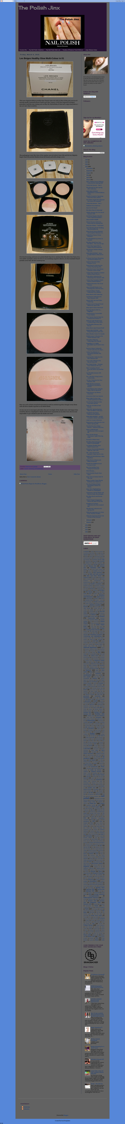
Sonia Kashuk (86, 886)
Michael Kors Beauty (97, 783)
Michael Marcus (87, 784)
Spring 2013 (90, 889)
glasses (94, 697)
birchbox (101, 590)
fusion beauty (94, 691)
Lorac (95, 763)
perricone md (92, 832)
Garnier (85, 693)
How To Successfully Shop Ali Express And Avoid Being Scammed (97, 1014)
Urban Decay (88, 925)
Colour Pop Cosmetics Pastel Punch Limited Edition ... (94, 280)
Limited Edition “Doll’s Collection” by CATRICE (93, 291)
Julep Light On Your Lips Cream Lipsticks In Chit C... (94, 399)
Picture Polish (87, 837)
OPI (93, 821)
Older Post (77, 474)
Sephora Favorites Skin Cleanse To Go (93, 262)
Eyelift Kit (89, 673)
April (88, 177)
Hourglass (98, 717)
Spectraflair (90, 887)
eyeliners (98, 673)
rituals (85, 855)
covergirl (100, 639)
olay (100, 819)
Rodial (91, 858)
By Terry (96, 606)
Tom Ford (102, 917)
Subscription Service (90, 897)
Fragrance (85, 686)
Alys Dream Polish (99, 556)
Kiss (93, 740)
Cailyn (101, 606)
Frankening (93, 686)
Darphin (100, 645)
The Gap (98, 912)
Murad (100, 791)
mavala (85, 779)
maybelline (99, 779)
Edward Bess (86, 663)
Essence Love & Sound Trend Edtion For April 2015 (94, 304)
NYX (84, 818)
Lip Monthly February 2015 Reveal (94, 325)
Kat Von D (101, 735)
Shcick (86, 871)
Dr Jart (89, 659)
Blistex (95, 593)
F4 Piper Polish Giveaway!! (95, 1039)
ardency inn (88, 563)
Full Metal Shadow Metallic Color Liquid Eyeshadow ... (94, 216)
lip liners (89, 756)
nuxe (97, 816)
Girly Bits (99, 694)
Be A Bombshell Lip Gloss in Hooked (94, 239)
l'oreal (90, 745)
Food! (95, 683)
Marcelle (88, 776)
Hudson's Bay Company (89, 719)
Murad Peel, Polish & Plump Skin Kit (94, 250)
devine (93, 652)
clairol (100, 626)
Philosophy (88, 836)
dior (99, 652)
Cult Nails (96, 641)
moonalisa (96, 789)
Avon (84, 571)
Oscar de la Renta (88, 824)
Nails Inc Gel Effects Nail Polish (93, 406)
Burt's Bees (86, 605)
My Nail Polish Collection (36, 50)
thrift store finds (96, 915)
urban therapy (88, 926)
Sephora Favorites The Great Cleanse (94, 284)
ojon (96, 819)
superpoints (88, 905)
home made (90, 717)
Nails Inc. (93, 803)
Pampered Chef (87, 829)
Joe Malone (90, 730)
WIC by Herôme (98, 933)
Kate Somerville (90, 737)
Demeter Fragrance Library (91, 649)
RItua (101, 853)
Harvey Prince (98, 709)
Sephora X (92, 869)
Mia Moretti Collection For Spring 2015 (94, 509)
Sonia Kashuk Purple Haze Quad (94, 473)
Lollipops (102, 761)
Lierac (86, 755)
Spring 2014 (101, 889)
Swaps (96, 905)
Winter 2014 (91, 936)
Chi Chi (96, 621)
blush (95, 595)
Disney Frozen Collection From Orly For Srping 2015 (94, 222)
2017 (86, 162)
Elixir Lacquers (93, 665)
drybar (87, 662)
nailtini (102, 803)
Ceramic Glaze (94, 616)
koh (95, 743)
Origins (85, 823)
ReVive (85, 853)
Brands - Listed (99, 600)
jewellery (91, 728)
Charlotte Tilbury (93, 619)
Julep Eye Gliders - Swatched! (94, 225)
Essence (88, 670)
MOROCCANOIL (87, 791)
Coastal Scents (86, 633)
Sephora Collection (88, 868)
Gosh (95, 701)
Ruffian (85, 861)
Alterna (91, 556)
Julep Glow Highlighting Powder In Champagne (93, 489)
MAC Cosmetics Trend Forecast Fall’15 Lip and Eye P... (94, 369)
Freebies (87, 688)
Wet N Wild (90, 931)
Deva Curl (87, 652)
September (90, 170)
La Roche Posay (87, 747)
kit (96, 740)
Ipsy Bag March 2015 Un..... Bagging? (93, 310)
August (89, 173)
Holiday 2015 (90, 715)
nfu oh (93, 810)
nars (99, 805)
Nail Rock (85, 800)
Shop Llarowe (87, 873)
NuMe (93, 816)
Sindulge (90, 876)
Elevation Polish (95, 663)
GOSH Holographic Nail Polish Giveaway (97, 986)
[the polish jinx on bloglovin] (89, 97)
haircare (91, 704)
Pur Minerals (88, 845)
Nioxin (86, 811)
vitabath (91, 930)
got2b (101, 701)
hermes (95, 710)
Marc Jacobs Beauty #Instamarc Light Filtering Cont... (94, 436)
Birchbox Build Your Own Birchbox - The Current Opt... (95, 243)
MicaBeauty (86, 783)
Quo (101, 845)
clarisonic (94, 628)
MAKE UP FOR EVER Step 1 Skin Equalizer (95, 457)
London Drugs (88, 763)
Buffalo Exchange (87, 601)
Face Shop (96, 676)
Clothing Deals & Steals (93, 629)
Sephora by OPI (98, 866)
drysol (92, 662)
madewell (96, 768)
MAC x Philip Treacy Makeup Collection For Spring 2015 (94, 182)
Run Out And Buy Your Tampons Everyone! (92, 468)
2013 (86, 527)
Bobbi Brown (100, 597)
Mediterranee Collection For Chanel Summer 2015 (94, 336)
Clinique (101, 628)
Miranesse (100, 784)
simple (85, 876)
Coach (101, 631)
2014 (86, 525)
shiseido (92, 871)
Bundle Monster (89, 603)
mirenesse (85, 786)
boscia (102, 598)
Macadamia (89, 768)
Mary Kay (100, 776)
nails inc (85, 803)
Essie (97, 670)
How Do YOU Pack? (91, 208)
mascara (85, 778)
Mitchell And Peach (94, 786)
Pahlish (98, 826)
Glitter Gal (90, 699)
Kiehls (84, 740)
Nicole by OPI (100, 810)
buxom (85, 606)
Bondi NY (96, 598)
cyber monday (92, 642)
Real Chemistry (87, 848)
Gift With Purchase (99, 693)
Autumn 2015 (86, 569)
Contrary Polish (87, 637)
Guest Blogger (101, 702)
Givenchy (97, 696)
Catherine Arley (94, 613)
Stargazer (90, 892)
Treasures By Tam (100, 920)
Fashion (94, 678)
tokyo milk (95, 917)
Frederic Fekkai (100, 686)
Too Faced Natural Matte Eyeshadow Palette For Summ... (93, 485)
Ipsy (97, 722)
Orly (91, 823)
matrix (92, 778)
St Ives (99, 891)
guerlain (93, 702)
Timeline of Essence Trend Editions (73, 50)
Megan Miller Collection (89, 781)
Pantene (95, 829)
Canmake (91, 611)
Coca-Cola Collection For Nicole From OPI (93, 361)
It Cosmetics (96, 724)
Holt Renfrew (100, 715)
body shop (89, 598)
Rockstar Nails (94, 855)
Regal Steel (100, 850)
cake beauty (86, 608)
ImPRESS (85, 722)
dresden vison (88, 660)
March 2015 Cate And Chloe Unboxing (94, 301)
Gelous (91, 693)
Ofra (92, 819)
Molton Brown (87, 789)
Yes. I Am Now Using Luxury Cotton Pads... (94, 377)
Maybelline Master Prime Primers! (93, 235)
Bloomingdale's (87, 595)
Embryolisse (86, 668)
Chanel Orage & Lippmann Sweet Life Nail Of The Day (94, 500)
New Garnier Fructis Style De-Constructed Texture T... (95, 317)
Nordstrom (92, 811)
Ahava (101, 553)
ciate (92, 624)
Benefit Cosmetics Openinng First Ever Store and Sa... (94, 196)
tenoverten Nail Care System (94, 396)
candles (91, 610)
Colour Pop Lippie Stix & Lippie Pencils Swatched (94, 246)
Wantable (97, 930)
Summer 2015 (87, 904)
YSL (96, 938)
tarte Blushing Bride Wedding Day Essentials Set (95, 228)
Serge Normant (101, 869)
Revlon (91, 853)
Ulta (93, 923)
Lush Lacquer (99, 765)
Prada (101, 839)
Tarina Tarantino (99, 907)
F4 (101, 675)
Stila (89, 894)
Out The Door (99, 824)
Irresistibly (101, 722)
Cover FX (92, 639)
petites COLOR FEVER (93, 834)
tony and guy (88, 918)
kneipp (101, 742)
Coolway (96, 637)
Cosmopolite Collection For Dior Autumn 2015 (94, 357)
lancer (101, 747)
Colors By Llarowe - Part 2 (94, 185)
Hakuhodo (100, 704)
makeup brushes (96, 771)
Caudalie (85, 616)
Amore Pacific (97, 558)
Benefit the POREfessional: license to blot (94, 464)
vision (86, 930)
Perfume (85, 832)
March (89, 179)
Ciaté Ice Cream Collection (94, 420)
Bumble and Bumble (99, 601)
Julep (92, 734)
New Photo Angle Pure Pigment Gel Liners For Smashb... (95, 200)
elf (102, 663)
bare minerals (97, 572)
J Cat (103, 723)
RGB (97, 853)
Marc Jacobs (86, 775)
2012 (86, 529)
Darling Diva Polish (88, 645)
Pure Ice (95, 845)
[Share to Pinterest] (50, 466)
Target (91, 907)
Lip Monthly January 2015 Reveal (93, 373)
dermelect (92, 650)
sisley (103, 876)
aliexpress (92, 554)
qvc (92, 847)
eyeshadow (87, 675)
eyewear (97, 675)
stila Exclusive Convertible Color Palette (94, 314)
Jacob (92, 725)
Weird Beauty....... (90, 471)
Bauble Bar (86, 577)
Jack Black (87, 725)
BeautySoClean (86, 582)
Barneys (85, 574)
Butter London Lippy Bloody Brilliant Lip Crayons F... (94, 481)
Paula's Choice (99, 831)
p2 (90, 826)
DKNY (84, 654)
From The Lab (93, 689)
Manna (101, 773)
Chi (91, 621)
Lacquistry (95, 747)
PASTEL (92, 831)
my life (91, 792)
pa (93, 826)
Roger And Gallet (99, 858)
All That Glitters (100, 554)
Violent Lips (96, 928)
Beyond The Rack (89, 587)
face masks (87, 676)
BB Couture (93, 577)
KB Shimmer (100, 737)
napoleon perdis (90, 805)
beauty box (97, 579)
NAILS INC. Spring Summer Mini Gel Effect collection (94, 409)
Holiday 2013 (87, 714)
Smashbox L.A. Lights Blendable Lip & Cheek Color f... (95, 345)
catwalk (101, 614)
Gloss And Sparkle (100, 699)
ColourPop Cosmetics (96, 634)
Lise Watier (92, 760)
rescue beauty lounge (92, 852)
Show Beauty (89, 874)
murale (85, 792)
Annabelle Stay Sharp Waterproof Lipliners (93, 413)
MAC (102, 766)
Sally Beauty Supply (97, 863)
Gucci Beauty (86, 702)
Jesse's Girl (99, 727)
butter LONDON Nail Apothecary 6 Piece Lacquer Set (95, 431)
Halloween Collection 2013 (90, 705)
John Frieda (98, 730)
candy (97, 609)
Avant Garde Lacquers (97, 569)
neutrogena (97, 808)
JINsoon (99, 728)
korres (101, 743)
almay (86, 556)
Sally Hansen (87, 865)
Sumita (96, 899)
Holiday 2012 (98, 712)
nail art (98, 794)
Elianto (85, 665)
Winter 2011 (86, 935)
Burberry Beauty (99, 603)
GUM (86, 704)
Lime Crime (98, 755)
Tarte (87, 909)
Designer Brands (100, 650)
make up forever (95, 770)
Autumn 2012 (92, 566)
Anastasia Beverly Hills (98, 559)
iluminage (100, 720)
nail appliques (90, 794)
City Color (93, 626)
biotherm (95, 590)
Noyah (94, 814)
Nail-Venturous (99, 800)
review (101, 852)
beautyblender (97, 580)
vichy (90, 928)
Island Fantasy (88, 723)
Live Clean (100, 760)
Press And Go (86, 840)
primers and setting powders (96, 842)
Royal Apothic (99, 860)
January (89, 522)
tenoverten (98, 910)
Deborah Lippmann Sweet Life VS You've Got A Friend (95, 516)
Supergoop (101, 904)
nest (103, 806)
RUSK (90, 861)
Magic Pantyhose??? (96, 1027)
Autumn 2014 (95, 567)
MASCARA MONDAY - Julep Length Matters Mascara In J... (94, 254)
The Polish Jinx (39, 8)
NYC (102, 816)
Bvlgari (91, 606)
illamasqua (91, 720)
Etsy (91, 672)
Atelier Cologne (87, 564)
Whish (89, 933)
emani (101, 667)
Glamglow (86, 697)
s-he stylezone (97, 861)
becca (94, 582)
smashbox (93, 881)
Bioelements (100, 588)
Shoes (100, 871)
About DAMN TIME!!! (92, 219)
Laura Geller (94, 750)
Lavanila (94, 752)
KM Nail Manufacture (93, 742)
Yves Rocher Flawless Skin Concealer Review (94, 402)
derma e (87, 650)
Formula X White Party (92, 439)
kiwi (99, 740)
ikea (84, 720)
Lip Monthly (97, 756)
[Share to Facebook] (48, 466)
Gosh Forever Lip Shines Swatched (93, 393)
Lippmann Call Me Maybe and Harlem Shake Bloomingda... (95, 493)
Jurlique (102, 734)
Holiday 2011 (87, 712)
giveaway (86, 696)
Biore (84, 590)
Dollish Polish (95, 655)
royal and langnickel (88, 860)
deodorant (102, 649)
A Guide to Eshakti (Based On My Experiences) (96, 1000)
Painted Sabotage (97, 827)
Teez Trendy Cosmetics (88, 910)
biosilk (89, 590)
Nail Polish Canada (98, 798)
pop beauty (95, 839)
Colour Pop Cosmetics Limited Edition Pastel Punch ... (95, 273)
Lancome (86, 748)
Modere (101, 787)
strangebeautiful (94, 896)
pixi (96, 837)
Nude (103, 814)
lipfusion (96, 758)
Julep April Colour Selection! (94, 307)
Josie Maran (88, 732)
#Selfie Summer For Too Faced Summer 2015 (95, 213)
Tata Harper (95, 909)
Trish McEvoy (88, 922)
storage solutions (99, 894)
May (88, 175)
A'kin (92, 551)
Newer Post (23, 474)
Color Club (95, 633)
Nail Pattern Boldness (93, 796)
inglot (91, 722)
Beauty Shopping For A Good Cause (97, 1047)
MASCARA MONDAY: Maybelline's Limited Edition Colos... (95, 192)
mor (102, 789)
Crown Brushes (87, 641)
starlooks (96, 892)
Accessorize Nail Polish (88, 553)
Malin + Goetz (87, 773)
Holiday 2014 (99, 714)
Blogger (66, 1115)
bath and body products (97, 574)
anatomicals (88, 561)
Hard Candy (96, 707)
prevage (85, 842)
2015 (86, 166)
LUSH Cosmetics (88, 765)
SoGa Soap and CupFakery (96, 884)
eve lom (96, 671)
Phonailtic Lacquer (98, 836)
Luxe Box (85, 766)
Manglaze (95, 773)
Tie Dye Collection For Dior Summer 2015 (94, 380)
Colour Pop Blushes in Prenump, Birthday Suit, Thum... (93, 353)
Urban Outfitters (100, 925)
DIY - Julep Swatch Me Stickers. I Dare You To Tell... (95, 453)
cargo (96, 611)
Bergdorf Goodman (88, 585)
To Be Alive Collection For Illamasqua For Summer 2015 (95, 277)
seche (101, 865)
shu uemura (99, 874)
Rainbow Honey (99, 847)
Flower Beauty (87, 683)
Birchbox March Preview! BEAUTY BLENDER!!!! (93, 442)
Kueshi (85, 745)
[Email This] (44, 466)
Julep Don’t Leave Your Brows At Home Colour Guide (94, 269)
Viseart (102, 928)
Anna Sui (95, 561)
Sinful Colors (97, 876)
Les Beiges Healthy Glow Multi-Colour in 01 (93, 446)
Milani (94, 784)
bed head (100, 582)
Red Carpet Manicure (98, 848)
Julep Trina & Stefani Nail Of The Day (94, 477)
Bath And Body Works (94, 575)
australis (95, 564)
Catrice (93, 615)
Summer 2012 (92, 900)
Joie (103, 730)
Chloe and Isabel (94, 623)
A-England (86, 551)
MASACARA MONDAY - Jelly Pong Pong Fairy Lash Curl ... (95, 331)
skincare (90, 879)
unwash (100, 923)
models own (91, 787)
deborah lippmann (90, 647)
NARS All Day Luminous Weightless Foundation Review (93, 385)
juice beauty (97, 732)
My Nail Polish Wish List (53, 50)
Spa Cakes (94, 886)
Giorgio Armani (90, 694)
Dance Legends (89, 644)
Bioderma (92, 588)
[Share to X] (47, 466)
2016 (86, 164)
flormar (101, 681)
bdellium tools (101, 577)
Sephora (86, 866)
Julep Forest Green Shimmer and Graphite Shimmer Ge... (94, 232)
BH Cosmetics (98, 587)
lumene (101, 763)
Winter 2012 (96, 935)
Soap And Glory (99, 882)
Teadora (101, 909)
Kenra (92, 739)
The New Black (98, 913)
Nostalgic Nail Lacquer (94, 813)
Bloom (101, 593)
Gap (101, 691)
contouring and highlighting (35, 468)
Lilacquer (92, 755)
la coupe (96, 745)
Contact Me (23, 50)
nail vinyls (92, 800)
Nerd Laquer (95, 806)
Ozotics (85, 826)
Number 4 (87, 816)
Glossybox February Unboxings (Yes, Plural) (93, 340)
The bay (92, 912)
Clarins (85, 628)
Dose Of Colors (94, 657)
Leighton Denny (100, 753)
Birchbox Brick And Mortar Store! (94, 497)
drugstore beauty (99, 660)
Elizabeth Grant (93, 667)
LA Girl (101, 745)
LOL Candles (95, 761)
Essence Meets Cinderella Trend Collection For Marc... (95, 349)
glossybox (88, 701)
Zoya (96, 940)
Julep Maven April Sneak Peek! (95, 328)
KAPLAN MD (93, 735)
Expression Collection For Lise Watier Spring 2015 (95, 423)
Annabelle (101, 561)
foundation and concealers (94, 685)
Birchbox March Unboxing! (94, 210)
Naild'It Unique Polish (89, 801)
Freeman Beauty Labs (97, 688)
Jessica (85, 728)
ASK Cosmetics (98, 563)
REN (84, 852)
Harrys (90, 709)
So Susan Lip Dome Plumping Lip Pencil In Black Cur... (95, 258)
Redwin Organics (92, 850)
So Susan (90, 882)
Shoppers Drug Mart (98, 873)
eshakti (102, 668)
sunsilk (95, 904)
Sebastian (95, 865)
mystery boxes (99, 792)
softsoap (85, 884)
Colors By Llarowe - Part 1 (93, 203)
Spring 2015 (90, 891)
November (90, 168)
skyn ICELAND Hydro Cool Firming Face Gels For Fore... (95, 287)
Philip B (102, 834)
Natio (84, 806)
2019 (86, 159)
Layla (100, 752)
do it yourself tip (92, 654)
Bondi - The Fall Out (97, 1084)
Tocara (85, 917)
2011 (86, 532)
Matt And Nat (99, 778)
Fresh (85, 689)
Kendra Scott (86, 739)
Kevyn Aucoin (99, 739)
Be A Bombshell (89, 579)
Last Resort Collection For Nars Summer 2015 (94, 297)
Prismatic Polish (89, 844)
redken (85, 850)
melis (101, 781)
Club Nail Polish (94, 631)
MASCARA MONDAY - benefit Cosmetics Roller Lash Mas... (95, 417)
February (89, 520)
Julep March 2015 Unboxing (94, 294)
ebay (96, 662)
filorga (97, 680)
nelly (89, 806)
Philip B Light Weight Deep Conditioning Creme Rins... (94, 321)
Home (50, 474)
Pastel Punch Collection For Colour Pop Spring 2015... (94, 266)
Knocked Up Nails (87, 743)
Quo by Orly (86, 847)
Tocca (89, 917)
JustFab (86, 735)
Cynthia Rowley (100, 642)
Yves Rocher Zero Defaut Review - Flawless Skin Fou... (95, 426)
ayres (90, 571)
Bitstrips (98, 592)
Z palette (91, 940)
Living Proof (86, 761)
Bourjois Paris (89, 600)
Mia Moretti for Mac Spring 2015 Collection (94, 188)
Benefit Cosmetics (96, 584)
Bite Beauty (89, 592)
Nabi (84, 794)
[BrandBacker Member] (91, 963)
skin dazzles (88, 878)
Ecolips (101, 662)
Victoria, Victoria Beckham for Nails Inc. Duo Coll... (95, 449)
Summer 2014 (95, 902)
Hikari (101, 710)
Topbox (87, 920)
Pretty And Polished (98, 840)
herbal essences (87, 710)
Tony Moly (95, 918)
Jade (97, 725)
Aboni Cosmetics (99, 551)
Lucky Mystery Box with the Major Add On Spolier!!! (94, 389)
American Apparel (87, 558)
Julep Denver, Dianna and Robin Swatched (93, 460)
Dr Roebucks (96, 659)
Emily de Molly (95, 668)
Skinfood (98, 879)
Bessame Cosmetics (99, 585)
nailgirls (100, 801)
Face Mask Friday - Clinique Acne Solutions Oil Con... (94, 365)
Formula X (101, 683)
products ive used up (99, 844)
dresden (102, 659)
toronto (93, 920)
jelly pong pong (89, 727)
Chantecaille (91, 618)
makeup (85, 771)
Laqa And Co (96, 748)
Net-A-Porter (88, 808)
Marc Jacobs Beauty (98, 775)
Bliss (90, 593)
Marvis (94, 776)
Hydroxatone (100, 719)
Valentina (97, 926)
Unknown (26, 1109)
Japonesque (101, 725)
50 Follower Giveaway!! (97, 974)
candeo (85, 609)
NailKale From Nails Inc (93, 205)
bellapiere (85, 583)
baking (89, 572)
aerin (97, 553)
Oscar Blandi (99, 823)
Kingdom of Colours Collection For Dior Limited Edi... (95, 505)
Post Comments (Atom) (34, 477)
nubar (99, 814)
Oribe (100, 821)
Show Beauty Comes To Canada (95, 334)
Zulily (103, 940)
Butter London (95, 605)
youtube (91, 938)
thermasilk (86, 915)
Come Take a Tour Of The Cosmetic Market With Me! (97, 1072)
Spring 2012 (100, 887)
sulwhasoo (90, 899)
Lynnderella (94, 766)
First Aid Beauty (93, 681)
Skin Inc (95, 878)
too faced (101, 918)
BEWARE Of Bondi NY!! (97, 1059)
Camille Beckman (98, 608)
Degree (102, 647)
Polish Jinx (26, 1107)
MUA (95, 791)
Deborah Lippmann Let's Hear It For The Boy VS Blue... (95, 513)
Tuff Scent (97, 922)
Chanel (26, 468)
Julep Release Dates (91, 50)
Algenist (85, 554)
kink (89, 740)
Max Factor (91, 779)
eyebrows (102, 671)
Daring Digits (99, 644)
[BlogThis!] (45, 466)
